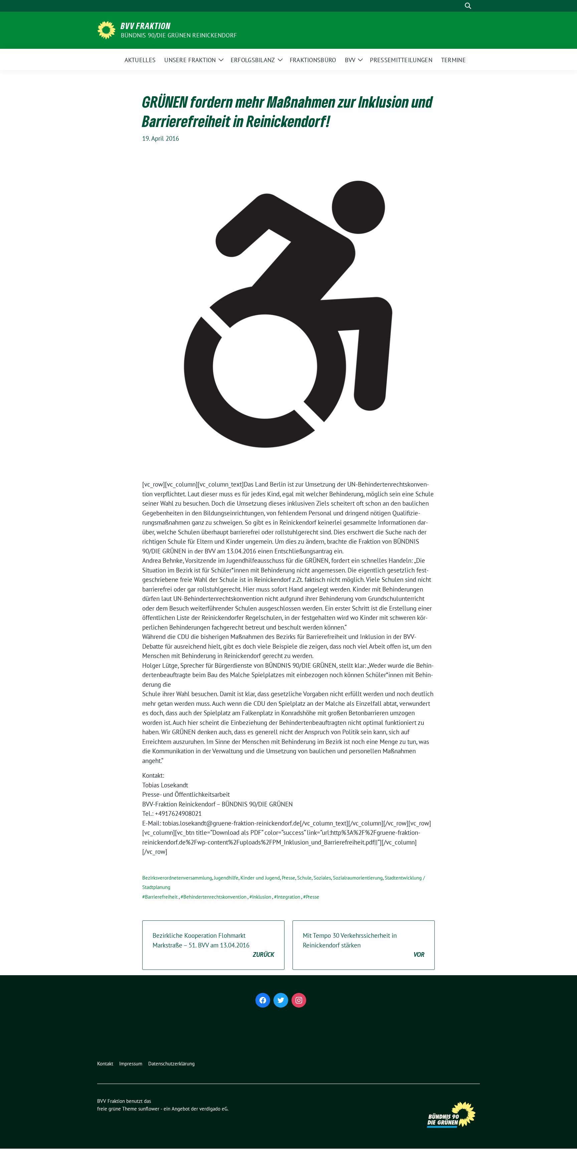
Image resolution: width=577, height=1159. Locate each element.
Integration (288, 897)
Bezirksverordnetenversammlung (177, 878)
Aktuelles (140, 60)
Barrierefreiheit (161, 897)
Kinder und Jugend (260, 878)
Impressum (130, 1063)
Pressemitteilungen (401, 60)
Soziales (322, 878)
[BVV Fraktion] (106, 29)
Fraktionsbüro (313, 60)
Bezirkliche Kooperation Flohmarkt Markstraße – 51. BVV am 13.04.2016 (213, 944)
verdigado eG (213, 1109)
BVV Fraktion (146, 26)
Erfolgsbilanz (253, 60)
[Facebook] (263, 1000)
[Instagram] (299, 1000)
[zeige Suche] (467, 6)
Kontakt (105, 1063)
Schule (304, 878)
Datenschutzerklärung (171, 1063)
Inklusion (261, 897)
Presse (288, 878)
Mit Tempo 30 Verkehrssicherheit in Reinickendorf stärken (363, 944)
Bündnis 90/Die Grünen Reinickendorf (179, 35)
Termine (453, 60)
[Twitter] (281, 1000)
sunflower (148, 1109)
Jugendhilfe (226, 878)
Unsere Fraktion (190, 60)
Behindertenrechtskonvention (214, 897)
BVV (350, 60)
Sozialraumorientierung (358, 878)
